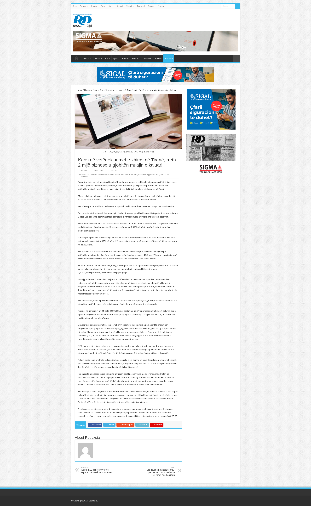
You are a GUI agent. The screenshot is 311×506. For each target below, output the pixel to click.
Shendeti (130, 6)
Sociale (151, 6)
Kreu (75, 6)
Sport (111, 6)
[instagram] (236, 501)
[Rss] (218, 501)
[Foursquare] (233, 501)
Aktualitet (84, 6)
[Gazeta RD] (82, 21)
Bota (103, 6)
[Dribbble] (230, 501)
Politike (94, 6)
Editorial (141, 6)
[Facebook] (221, 501)
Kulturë (120, 6)
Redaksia (84, 170)
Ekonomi (162, 6)
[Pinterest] (227, 501)
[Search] (237, 6)
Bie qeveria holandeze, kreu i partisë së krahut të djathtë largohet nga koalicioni (161, 471)
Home (79, 90)
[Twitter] (224, 501)
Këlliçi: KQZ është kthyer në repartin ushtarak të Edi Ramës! (96, 470)
